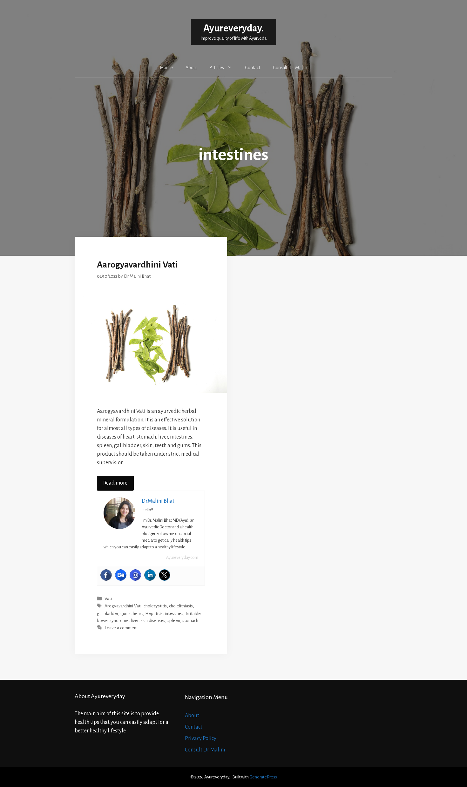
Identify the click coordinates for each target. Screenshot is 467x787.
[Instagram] (135, 575)
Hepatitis (154, 613)
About (191, 67)
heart (138, 613)
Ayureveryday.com (182, 557)
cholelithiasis (181, 606)
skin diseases (153, 620)
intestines (174, 613)
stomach (190, 620)
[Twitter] (164, 575)
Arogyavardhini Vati (123, 606)
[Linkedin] (150, 575)
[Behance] (120, 575)
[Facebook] (106, 575)
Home (166, 67)
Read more (115, 483)
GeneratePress (263, 777)
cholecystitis (155, 606)
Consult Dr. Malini (290, 67)
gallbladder (107, 613)
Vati (108, 598)
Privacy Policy (200, 738)
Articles (217, 67)
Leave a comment (121, 628)
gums (125, 613)
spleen (173, 620)
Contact (252, 67)
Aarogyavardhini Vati (137, 264)
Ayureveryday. (233, 28)
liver (135, 620)
